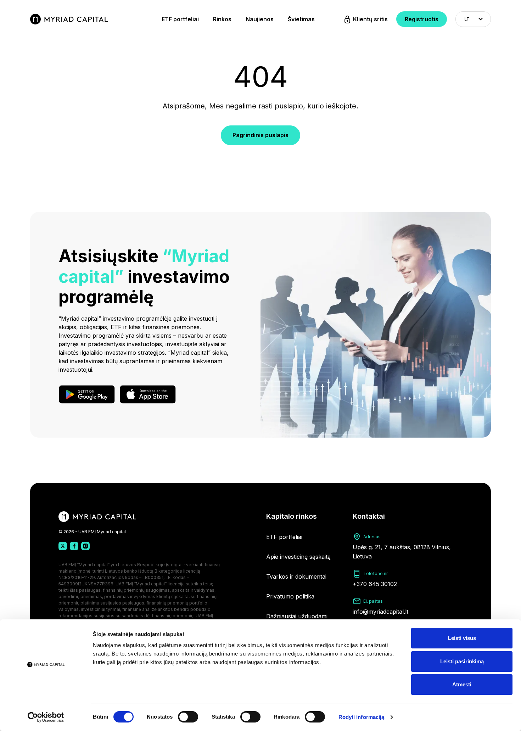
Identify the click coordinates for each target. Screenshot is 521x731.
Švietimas (301, 19)
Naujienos (260, 19)
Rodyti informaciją (361, 717)
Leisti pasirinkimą (462, 661)
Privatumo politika (290, 596)
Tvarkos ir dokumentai (296, 576)
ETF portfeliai (180, 19)
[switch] (188, 716)
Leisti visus (462, 638)
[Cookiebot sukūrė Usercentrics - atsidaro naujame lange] (46, 717)
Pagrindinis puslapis (260, 135)
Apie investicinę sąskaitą (298, 556)
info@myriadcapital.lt (380, 611)
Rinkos (222, 19)
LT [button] (467, 19)
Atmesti (461, 684)
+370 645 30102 (375, 583)
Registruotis (421, 19)
